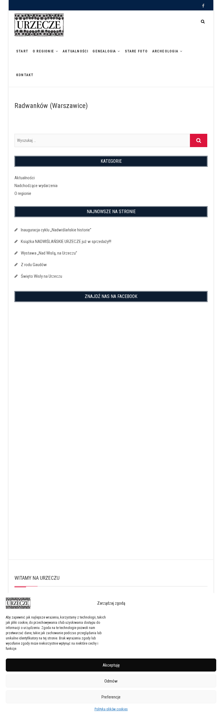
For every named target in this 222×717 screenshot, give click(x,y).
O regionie (43, 51)
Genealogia (104, 51)
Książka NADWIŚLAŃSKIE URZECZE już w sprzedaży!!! (66, 241)
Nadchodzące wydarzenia (36, 185)
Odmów (111, 681)
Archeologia (165, 51)
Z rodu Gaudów (34, 264)
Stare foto (136, 51)
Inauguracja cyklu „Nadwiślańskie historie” (56, 230)
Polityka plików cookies (111, 709)
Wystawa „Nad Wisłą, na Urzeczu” (49, 253)
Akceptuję (111, 665)
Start (22, 51)
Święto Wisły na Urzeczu (41, 276)
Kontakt (25, 75)
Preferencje (111, 697)
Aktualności (75, 51)
